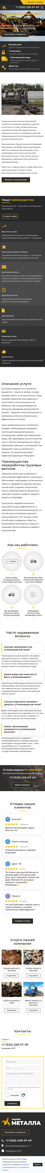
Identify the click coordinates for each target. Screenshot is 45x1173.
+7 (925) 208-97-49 (27, 7)
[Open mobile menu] (42, 7)
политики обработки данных (23, 1088)
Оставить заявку (10, 216)
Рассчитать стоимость (15, 34)
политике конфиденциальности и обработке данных (15, 1167)
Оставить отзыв (22, 921)
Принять (37, 1164)
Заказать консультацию (16, 180)
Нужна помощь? (22, 785)
